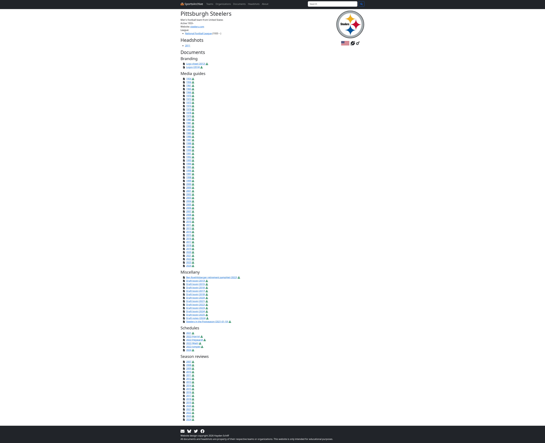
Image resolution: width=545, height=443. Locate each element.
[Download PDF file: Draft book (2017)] (207, 291)
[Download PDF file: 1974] (193, 106)
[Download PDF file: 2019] (193, 248)
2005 (188, 204)
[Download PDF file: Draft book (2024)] (207, 311)
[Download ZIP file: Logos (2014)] (201, 67)
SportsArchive (193, 4)
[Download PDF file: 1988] (193, 143)
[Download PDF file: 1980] (193, 119)
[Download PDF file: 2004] (193, 201)
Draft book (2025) (195, 314)
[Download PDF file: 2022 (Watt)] (200, 343)
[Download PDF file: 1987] (193, 140)
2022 (188, 259)
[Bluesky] (189, 431)
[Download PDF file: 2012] (193, 378)
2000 (188, 184)
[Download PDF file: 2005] (193, 204)
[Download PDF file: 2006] (193, 208)
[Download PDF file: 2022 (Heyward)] (205, 340)
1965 (188, 89)
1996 (188, 170)
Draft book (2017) (195, 291)
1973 (188, 102)
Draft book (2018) (195, 294)
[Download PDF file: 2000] (193, 184)
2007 (188, 211)
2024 (188, 265)
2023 (188, 262)
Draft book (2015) (195, 284)
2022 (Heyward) (194, 339)
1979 (188, 116)
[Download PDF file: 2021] (193, 255)
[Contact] (183, 431)
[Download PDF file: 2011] (193, 225)
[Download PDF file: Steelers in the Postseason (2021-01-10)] (230, 321)
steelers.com (197, 26)
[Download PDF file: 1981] (193, 123)
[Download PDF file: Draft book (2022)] (207, 304)
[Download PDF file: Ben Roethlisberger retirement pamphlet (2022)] (239, 277)
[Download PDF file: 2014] (193, 231)
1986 (188, 136)
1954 (188, 78)
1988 (188, 143)
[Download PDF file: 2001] (193, 191)
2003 (188, 197)
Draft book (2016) (195, 287)
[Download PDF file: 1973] (193, 102)
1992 (188, 157)
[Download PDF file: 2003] (193, 197)
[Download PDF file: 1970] (193, 95)
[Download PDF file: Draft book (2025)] (207, 314)
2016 (188, 238)
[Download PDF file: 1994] (193, 163)
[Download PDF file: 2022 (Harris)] (202, 336)
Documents (239, 4)
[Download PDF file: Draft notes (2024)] (207, 318)
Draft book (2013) (195, 280)
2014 (188, 231)
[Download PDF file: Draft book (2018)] (207, 294)
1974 (188, 106)
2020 (188, 252)
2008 (188, 214)
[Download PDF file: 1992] (193, 157)
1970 (188, 95)
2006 (188, 208)
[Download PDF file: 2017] (193, 242)
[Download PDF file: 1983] (193, 126)
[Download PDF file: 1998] (193, 177)
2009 (188, 218)
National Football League (198, 33)
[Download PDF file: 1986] (193, 136)
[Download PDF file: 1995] (193, 167)
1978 (188, 112)
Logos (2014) (193, 67)
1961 (188, 85)
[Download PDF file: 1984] (193, 129)
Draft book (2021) (195, 301)
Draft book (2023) (195, 308)
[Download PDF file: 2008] (193, 214)
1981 (188, 123)
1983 (188, 126)
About (265, 4)
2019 (188, 248)
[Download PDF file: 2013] (193, 228)
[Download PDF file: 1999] (193, 180)
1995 (188, 167)
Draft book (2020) (195, 297)
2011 (187, 45)
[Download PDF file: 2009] (193, 218)
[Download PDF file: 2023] (193, 262)
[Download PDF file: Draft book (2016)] (207, 287)
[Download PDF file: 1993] (193, 160)
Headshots (254, 4)
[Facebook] (203, 431)
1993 (188, 160)
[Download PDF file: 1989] (193, 146)
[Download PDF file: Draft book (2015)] (207, 284)
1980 (188, 119)
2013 (188, 228)
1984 (188, 129)
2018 (188, 245)
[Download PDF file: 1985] (193, 133)
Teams (209, 4)
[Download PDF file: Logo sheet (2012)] (207, 63)
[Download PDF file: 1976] (193, 109)
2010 (188, 221)
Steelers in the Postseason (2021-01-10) (207, 321)
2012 (188, 378)
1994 (188, 163)
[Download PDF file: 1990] (193, 150)
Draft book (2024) (195, 311)
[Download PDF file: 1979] (193, 116)
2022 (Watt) (192, 343)
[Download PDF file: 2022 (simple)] (202, 346)
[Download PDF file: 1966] (193, 92)
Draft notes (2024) (196, 318)
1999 (188, 180)
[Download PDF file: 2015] (193, 235)
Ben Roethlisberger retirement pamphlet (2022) (211, 277)
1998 (188, 177)
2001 (188, 191)
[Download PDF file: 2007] (193, 211)
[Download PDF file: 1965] (193, 89)
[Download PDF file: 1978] (193, 112)
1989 (188, 146)
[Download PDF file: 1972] (193, 99)
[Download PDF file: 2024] (193, 265)
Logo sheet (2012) (195, 63)
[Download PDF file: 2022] (193, 259)
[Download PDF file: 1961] (193, 85)
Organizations (223, 4)
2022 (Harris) (193, 336)
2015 (188, 235)
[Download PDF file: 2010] (193, 221)
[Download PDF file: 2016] (193, 238)
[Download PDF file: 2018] (193, 245)
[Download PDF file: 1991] (193, 153)
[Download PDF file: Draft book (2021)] (207, 301)
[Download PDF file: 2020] (193, 252)
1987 (188, 140)
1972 (188, 99)
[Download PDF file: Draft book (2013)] (207, 280)
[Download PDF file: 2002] (193, 194)
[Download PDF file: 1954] (193, 78)
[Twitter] (196, 431)
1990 (188, 150)
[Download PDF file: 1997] (193, 174)
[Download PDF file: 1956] (193, 82)
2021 (188, 255)
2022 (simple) (193, 346)
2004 (188, 201)
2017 (188, 242)
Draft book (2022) (195, 304)
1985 (188, 133)
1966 (188, 92)
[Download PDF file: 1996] (193, 170)
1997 (188, 174)
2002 (188, 194)
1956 (188, 82)
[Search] (361, 4)
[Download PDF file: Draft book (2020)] (207, 297)
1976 (188, 109)
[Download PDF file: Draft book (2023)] (207, 308)
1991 (188, 153)
